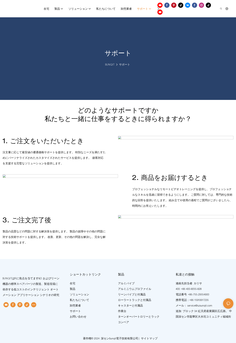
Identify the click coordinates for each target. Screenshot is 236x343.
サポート (124, 64)
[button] (158, 8)
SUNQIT (110, 64)
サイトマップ (149, 338)
